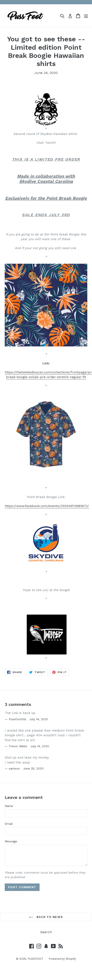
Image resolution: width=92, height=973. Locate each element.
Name (9, 806)
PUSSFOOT (35, 958)
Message (11, 841)
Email (9, 823)
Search (46, 932)
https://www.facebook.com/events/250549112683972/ (47, 506)
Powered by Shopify (62, 958)
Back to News (49, 917)
